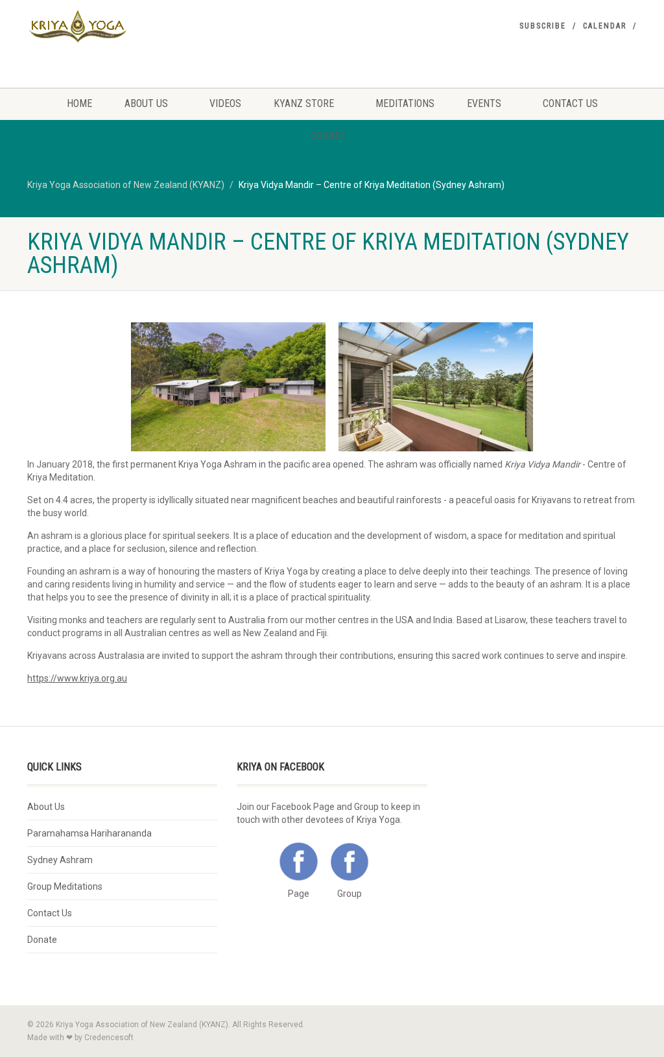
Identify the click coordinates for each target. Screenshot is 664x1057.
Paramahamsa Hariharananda (89, 833)
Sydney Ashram (60, 860)
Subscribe (542, 25)
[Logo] (122, 27)
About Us (146, 103)
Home (79, 103)
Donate (327, 136)
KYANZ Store (304, 103)
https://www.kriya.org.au (77, 678)
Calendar (604, 25)
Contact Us (570, 103)
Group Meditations (64, 886)
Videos (225, 103)
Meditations (404, 103)
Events (484, 103)
